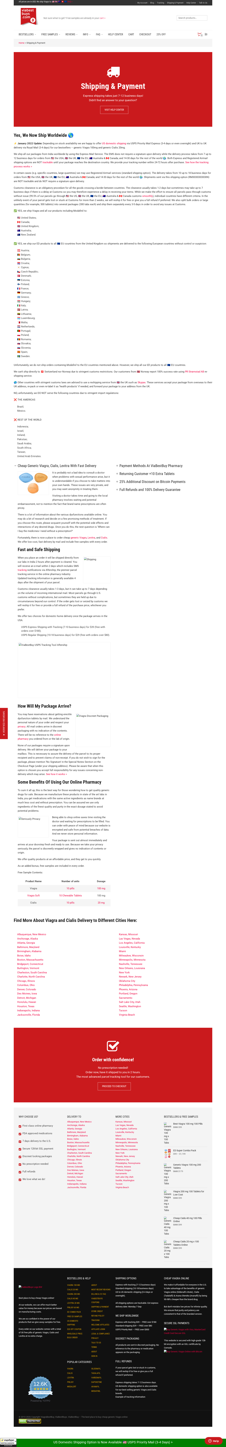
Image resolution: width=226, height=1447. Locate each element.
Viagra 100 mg (73, 1285)
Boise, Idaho (24, 955)
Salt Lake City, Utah (129, 1002)
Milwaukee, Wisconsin (131, 955)
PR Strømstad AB (194, 371)
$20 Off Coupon (74, 1329)
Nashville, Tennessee (130, 964)
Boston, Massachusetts (30, 959)
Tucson (123, 1010)
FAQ (98, 34)
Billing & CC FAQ (98, 1294)
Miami (122, 951)
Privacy (94, 1338)
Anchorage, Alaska (27, 938)
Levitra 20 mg (73, 1303)
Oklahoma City (127, 980)
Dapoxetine (96, 1382)
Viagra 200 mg (73, 1294)
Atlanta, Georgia (26, 942)
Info (85, 34)
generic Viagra (79, 537)
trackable (48, 162)
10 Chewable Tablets (70, 895)
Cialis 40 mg (72, 1298)
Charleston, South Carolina (32, 972)
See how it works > (56, 774)
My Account (142, 2)
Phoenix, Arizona (128, 989)
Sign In (94, 1356)
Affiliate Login (98, 1329)
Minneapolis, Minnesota (132, 959)
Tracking (160, 2)
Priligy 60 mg (73, 1307)
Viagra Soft (33, 895)
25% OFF (161, 34)
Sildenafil (96, 1369)
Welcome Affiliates (100, 1325)
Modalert (71, 1386)
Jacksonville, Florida (28, 1014)
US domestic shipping (114, 143)
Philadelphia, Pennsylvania (133, 985)
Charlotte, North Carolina (31, 976)
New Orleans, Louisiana (132, 968)
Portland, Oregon (128, 993)
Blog (152, 2)
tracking (22, 570)
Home (21, 43)
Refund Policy (97, 1316)
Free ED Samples (74, 1316)
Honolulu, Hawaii (26, 1002)
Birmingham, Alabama (29, 951)
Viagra (70, 1369)
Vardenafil (96, 1378)
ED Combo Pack (74, 1312)
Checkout (145, 34)
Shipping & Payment (175, 2)
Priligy (70, 1382)
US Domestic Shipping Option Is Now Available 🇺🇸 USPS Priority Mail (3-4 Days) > (113, 1442)
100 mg (101, 888)
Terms (94, 1347)
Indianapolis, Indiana (28, 1010)
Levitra (91, 537)
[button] (8, 1442)
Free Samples (49, 34)
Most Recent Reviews (100, 1289)
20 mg (101, 902)
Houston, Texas (25, 1006)
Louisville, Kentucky (130, 947)
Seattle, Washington (130, 1006)
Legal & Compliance (100, 1334)
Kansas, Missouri (128, 934)
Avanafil (95, 1386)
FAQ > (70, 1)
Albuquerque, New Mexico (31, 934)
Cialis (104, 537)
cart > (102, 18)
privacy (21, 726)
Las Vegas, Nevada (129, 938)
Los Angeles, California (132, 942)
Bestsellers (26, 34)
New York (124, 972)
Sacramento (125, 997)
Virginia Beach (127, 1014)
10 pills (70, 888)
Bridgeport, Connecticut (30, 964)
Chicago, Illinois (26, 980)
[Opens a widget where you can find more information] (213, 1441)
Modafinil (95, 1391)
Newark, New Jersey (130, 976)
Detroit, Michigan (26, 997)
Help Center (191, 2)
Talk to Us (203, 2)
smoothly (147, 196)
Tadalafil (95, 1373)
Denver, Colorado (26, 989)
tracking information (135, 1397)
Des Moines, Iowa (27, 993)
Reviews (70, 34)
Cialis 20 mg (72, 1289)
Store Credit (97, 1311)
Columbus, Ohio (26, 985)
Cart (131, 34)
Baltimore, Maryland (28, 947)
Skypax (141, 382)
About (94, 1285)
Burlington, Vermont (28, 968)
